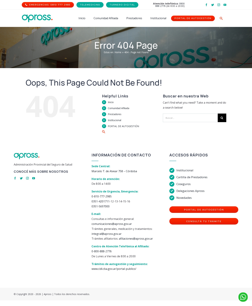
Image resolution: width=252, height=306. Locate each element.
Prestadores (114, 114)
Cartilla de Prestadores (191, 177)
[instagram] (218, 4)
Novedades (184, 198)
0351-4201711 (101, 201)
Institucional (114, 120)
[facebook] (206, 4)
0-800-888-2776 (102, 251)
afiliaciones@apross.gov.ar (136, 238)
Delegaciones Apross (190, 191)
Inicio (111, 102)
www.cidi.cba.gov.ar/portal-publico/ (114, 269)
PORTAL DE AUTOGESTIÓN (123, 126)
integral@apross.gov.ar (107, 234)
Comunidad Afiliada (118, 108)
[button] (221, 18)
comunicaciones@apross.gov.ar (112, 224)
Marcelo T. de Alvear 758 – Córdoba (114, 171)
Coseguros (183, 184)
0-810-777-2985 (102, 196)
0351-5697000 (101, 206)
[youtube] (225, 4)
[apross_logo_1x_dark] (37, 16)
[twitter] (212, 4)
